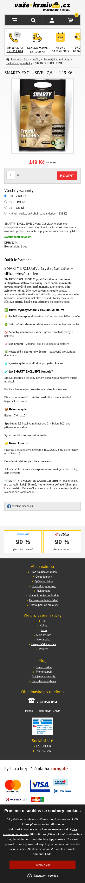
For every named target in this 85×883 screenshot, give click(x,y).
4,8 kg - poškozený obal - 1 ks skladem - (38, 213)
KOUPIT (67, 176)
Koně (44, 630)
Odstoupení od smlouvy (44, 604)
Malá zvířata (43, 635)
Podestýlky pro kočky (57, 59)
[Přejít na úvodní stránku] (42, 7)
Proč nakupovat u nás (44, 571)
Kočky (36, 59)
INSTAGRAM (44, 750)
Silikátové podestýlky (19, 63)
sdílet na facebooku (23, 506)
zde (49, 854)
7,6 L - (17, 196)
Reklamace (43, 590)
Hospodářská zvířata (43, 644)
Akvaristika (43, 639)
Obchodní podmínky (44, 586)
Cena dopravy (43, 576)
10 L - (17, 202)
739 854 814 (15, 51)
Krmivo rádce (44, 667)
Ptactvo (43, 649)
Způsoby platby (43, 581)
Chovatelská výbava (44, 681)
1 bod (24, 246)
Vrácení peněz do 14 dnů (44, 595)
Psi (44, 620)
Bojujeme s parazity (43, 676)
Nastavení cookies (46, 875)
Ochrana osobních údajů (43, 600)
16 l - (16, 207)
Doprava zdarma (37, 48)
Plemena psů (44, 671)
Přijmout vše (42, 865)
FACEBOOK (43, 746)
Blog (42, 660)
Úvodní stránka (20, 59)
